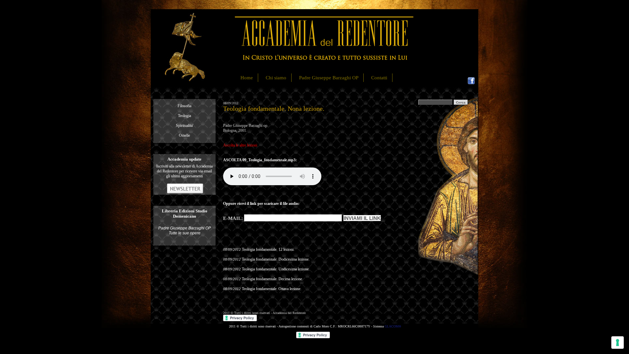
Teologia (184, 115)
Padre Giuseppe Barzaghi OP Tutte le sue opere (184, 230)
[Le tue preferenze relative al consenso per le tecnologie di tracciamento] (617, 342)
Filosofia (184, 106)
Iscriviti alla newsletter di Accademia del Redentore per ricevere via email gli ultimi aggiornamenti (184, 171)
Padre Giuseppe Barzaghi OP (328, 77)
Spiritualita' (184, 125)
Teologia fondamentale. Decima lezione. (272, 279)
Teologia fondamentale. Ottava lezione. (271, 288)
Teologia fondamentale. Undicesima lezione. (276, 269)
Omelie (184, 135)
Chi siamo (276, 77)
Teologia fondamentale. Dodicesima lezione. (276, 259)
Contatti (379, 77)
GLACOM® (393, 326)
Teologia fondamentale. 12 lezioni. (268, 249)
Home (246, 77)
